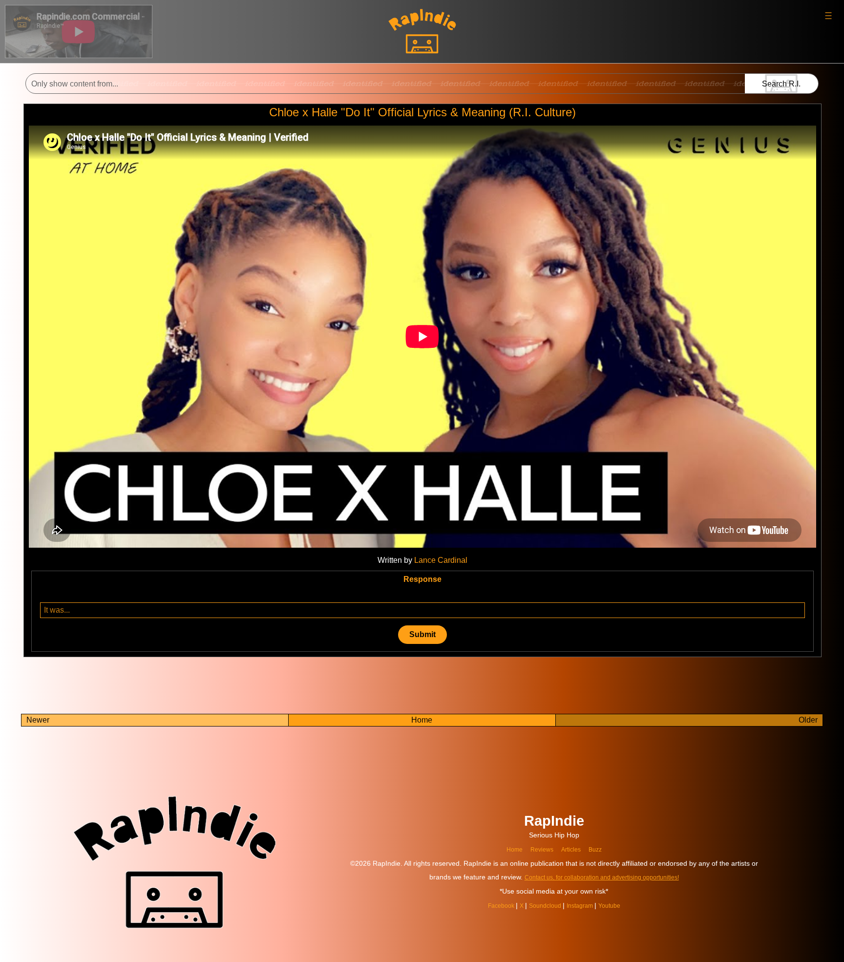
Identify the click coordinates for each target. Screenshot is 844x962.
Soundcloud (544, 905)
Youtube (617, 905)
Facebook (494, 905)
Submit (422, 634)
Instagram (584, 905)
